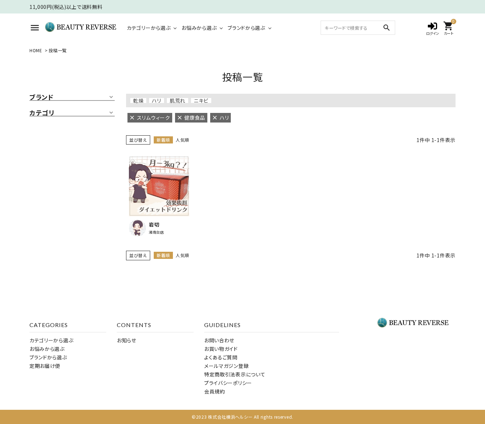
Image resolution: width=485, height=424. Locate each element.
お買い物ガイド (221, 348)
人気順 (182, 140)
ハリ (156, 100)
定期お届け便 (44, 365)
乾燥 (138, 100)
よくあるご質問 (221, 357)
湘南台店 (156, 232)
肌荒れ (177, 100)
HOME (35, 50)
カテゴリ (41, 112)
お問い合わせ (219, 340)
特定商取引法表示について (234, 374)
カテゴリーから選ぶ (148, 27)
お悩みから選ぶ (199, 27)
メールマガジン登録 (226, 365)
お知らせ (126, 340)
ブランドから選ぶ (246, 27)
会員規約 (214, 391)
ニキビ (201, 100)
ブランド (41, 97)
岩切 (154, 224)
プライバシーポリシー (228, 382)
